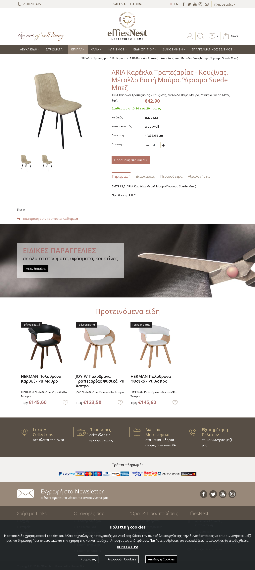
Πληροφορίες (223, 4)
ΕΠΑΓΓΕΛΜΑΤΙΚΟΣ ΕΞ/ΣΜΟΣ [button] (211, 49)
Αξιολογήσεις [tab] (199, 176)
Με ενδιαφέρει (36, 269)
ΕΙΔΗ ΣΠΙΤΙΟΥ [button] (143, 49)
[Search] (200, 39)
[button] (212, 39)
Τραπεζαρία (101, 58)
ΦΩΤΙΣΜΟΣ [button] (116, 49)
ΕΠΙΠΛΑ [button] (76, 49)
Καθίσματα (119, 58)
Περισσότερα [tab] (171, 176)
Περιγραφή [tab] (121, 176)
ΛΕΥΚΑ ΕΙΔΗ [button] (28, 49)
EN (176, 4)
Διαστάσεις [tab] (145, 176)
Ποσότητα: (118, 144)
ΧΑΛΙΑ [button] (95, 49)
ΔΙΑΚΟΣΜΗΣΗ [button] (172, 49)
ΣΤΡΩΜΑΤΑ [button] (54, 49)
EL (171, 4)
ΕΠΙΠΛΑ (85, 58)
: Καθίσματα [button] (50, 219)
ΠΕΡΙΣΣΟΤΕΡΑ (127, 547)
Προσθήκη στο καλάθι (130, 160)
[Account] (190, 39)
